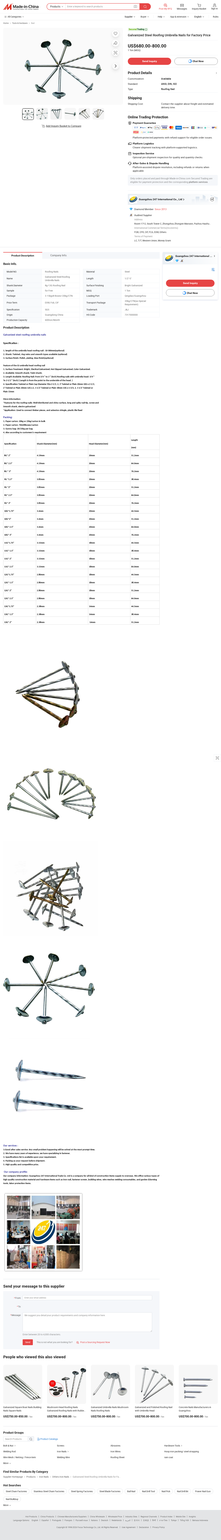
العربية (127, 1520)
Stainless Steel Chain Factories (49, 1491)
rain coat (168, 1457)
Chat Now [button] (198, 61)
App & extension (178, 16)
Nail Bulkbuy (12, 1499)
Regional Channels (149, 1516)
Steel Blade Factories (109, 1491)
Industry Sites (131, 1516)
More (6, 1505)
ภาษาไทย (163, 1520)
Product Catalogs (49, 1438)
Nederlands (117, 1520)
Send (27, 1342)
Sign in (214, 8)
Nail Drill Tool (148, 1491)
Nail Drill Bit (182, 1491)
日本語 (146, 1520)
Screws (60, 1445)
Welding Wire (63, 1457)
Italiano (94, 1520)
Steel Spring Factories (82, 1491)
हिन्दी (154, 1520)
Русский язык (82, 1520)
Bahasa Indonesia (200, 1520)
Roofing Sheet (117, 1457)
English (35, 1520)
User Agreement (129, 1527)
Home (6, 23)
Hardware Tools (172, 1445)
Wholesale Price (115, 1516)
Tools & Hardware (20, 23)
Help (160, 16)
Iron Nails (61, 1451)
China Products (47, 1516)
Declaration (144, 1527)
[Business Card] (213, 269)
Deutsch (104, 1520)
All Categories (14, 16)
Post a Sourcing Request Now (93, 1342)
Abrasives (115, 1445)
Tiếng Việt (184, 1520)
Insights (192, 1516)
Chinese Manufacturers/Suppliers (72, 1516)
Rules (215, 16)
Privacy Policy (158, 1527)
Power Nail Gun (203, 1491)
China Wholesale (97, 1516)
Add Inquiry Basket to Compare (63, 126)
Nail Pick (166, 1491)
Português (56, 1520)
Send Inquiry (149, 61)
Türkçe (174, 1520)
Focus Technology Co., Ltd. (89, 1527)
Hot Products (31, 1516)
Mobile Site (180, 1516)
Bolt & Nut (8, 1445)
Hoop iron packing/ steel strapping (181, 1451)
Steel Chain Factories (16, 1491)
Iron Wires (115, 1451)
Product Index (166, 1516)
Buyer (143, 16)
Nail (33, 23)
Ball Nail (131, 1491)
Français (68, 1520)
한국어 (137, 1520)
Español (45, 1520)
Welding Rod (9, 1451)
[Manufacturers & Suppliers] (21, 6)
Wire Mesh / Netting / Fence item (19, 1457)
